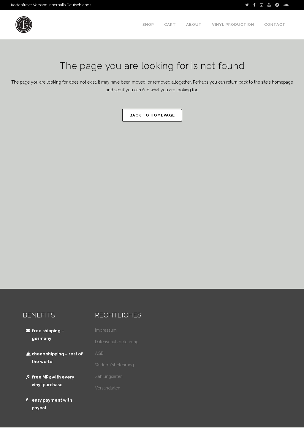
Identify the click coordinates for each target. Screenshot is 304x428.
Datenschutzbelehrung (117, 341)
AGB (99, 353)
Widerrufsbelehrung (114, 364)
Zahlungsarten (109, 376)
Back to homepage (152, 115)
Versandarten (107, 388)
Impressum (106, 330)
